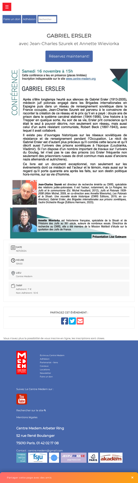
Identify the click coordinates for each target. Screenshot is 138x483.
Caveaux (44, 366)
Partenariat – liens (49, 362)
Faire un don (11, 19)
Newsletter (45, 373)
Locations (45, 369)
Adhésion (29, 19)
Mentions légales (26, 417)
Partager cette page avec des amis (29, 477)
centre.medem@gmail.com (45, 450)
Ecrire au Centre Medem (52, 355)
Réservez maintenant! (69, 56)
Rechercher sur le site (30, 410)
